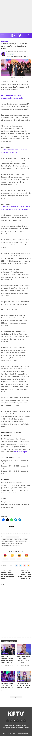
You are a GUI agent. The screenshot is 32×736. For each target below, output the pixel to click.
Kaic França (11, 51)
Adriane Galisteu (13, 536)
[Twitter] (9, 54)
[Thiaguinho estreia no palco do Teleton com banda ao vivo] (24, 676)
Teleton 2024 (7, 545)
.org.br (24, 452)
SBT (13, 543)
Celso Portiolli (7, 539)
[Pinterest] (24, 565)
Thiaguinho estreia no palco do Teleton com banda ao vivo (23, 685)
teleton (19, 452)
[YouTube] (17, 720)
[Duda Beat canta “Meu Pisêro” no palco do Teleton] (8, 676)
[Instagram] (14, 720)
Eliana (25, 539)
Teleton (4, 41)
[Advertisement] (16, 16)
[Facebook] (7, 54)
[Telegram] (13, 54)
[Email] (28, 565)
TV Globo (16, 545)
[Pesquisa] (29, 35)
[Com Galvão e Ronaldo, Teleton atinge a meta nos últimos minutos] (8, 649)
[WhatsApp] (11, 54)
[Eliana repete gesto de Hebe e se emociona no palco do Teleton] (24, 649)
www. (15, 452)
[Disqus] (16, 610)
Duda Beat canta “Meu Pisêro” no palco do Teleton (7, 685)
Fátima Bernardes (8, 541)
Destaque (18, 539)
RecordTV (6, 543)
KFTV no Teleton (21, 541)
